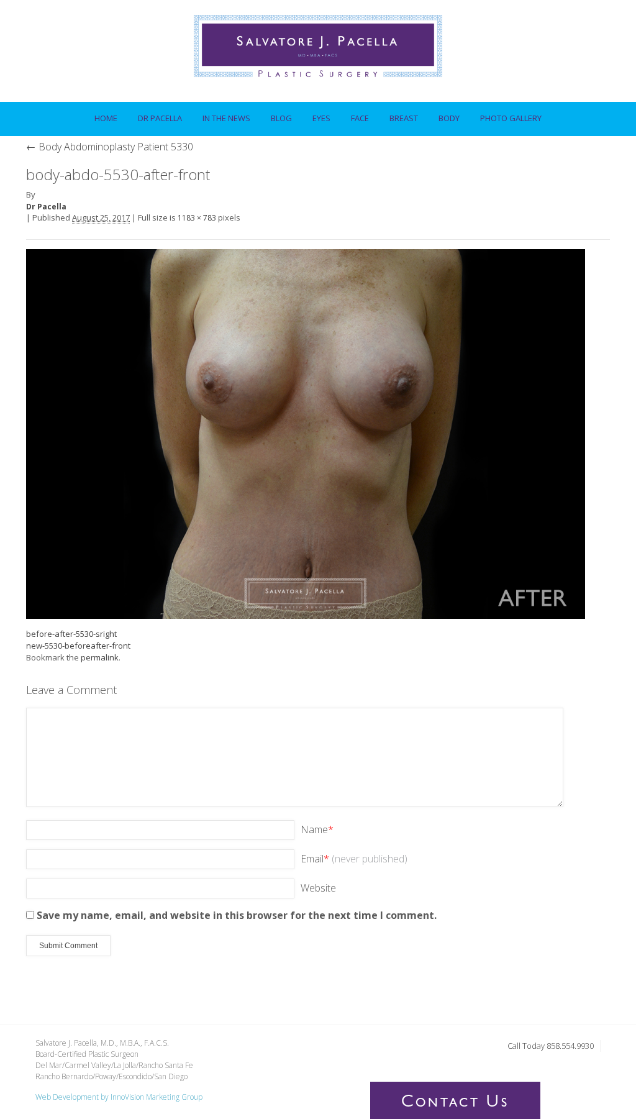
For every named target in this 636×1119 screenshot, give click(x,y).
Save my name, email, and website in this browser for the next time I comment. (237, 915)
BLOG (281, 118)
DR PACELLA (155, 115)
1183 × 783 (197, 217)
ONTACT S (455, 1103)
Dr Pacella (46, 206)
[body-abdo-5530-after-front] (305, 433)
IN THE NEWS (226, 118)
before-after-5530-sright (71, 633)
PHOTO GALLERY (511, 118)
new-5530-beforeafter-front (78, 645)
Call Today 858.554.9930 (550, 1045)
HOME (105, 118)
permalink (100, 657)
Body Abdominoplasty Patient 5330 (109, 146)
